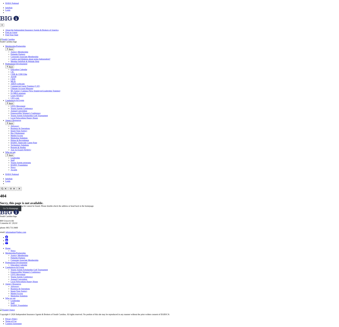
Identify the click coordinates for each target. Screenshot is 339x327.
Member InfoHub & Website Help (25, 61)
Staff (13, 160)
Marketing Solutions (19, 138)
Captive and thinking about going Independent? (30, 59)
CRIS (13, 79)
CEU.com (15, 98)
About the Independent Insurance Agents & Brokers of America (32, 30)
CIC (12, 72)
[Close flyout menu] (2, 25)
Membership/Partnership (15, 46)
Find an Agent (11, 32)
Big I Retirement (17, 133)
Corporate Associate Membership (24, 57)
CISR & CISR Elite (19, 74)
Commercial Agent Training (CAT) (25, 86)
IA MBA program (18, 93)
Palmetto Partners (18, 54)
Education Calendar (19, 69)
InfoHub (8, 8)
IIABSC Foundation (19, 165)
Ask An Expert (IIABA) (21, 150)
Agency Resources (13, 120)
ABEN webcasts (18, 84)
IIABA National (12, 3)
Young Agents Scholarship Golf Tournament (29, 115)
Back (10, 49)
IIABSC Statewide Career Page (24, 143)
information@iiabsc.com (16, 232)
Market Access (17, 135)
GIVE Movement (18, 106)
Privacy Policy (11, 319)
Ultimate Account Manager (22, 88)
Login (7, 10)
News (13, 167)
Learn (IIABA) (17, 96)
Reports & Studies (18, 147)
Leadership (15, 158)
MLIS (13, 81)
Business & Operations (20, 128)
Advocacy (15, 126)
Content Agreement (13, 324)
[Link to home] (7, 39)
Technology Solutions (20, 145)
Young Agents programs (21, 163)
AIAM (13, 76)
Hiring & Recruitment (20, 140)
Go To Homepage (10, 208)
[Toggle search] (4, 189)
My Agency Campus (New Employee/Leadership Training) (35, 91)
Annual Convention (19, 111)
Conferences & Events (14, 100)
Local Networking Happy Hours (24, 118)
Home (7, 248)
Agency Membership (19, 52)
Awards (14, 170)
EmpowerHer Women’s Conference (26, 113)
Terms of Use (11, 321)
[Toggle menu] (12, 189)
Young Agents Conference (22, 108)
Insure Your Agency (19, 131)
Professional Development (16, 64)
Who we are (10, 152)
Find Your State (11, 35)
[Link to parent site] (10, 20)
